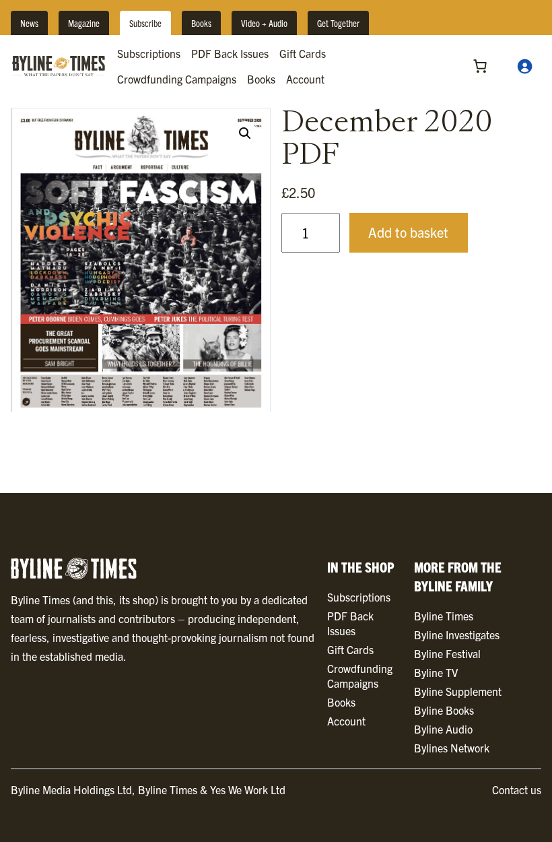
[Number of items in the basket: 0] (480, 66)
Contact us (516, 789)
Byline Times (443, 615)
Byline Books (444, 710)
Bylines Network (451, 747)
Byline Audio (443, 729)
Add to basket (408, 232)
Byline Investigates (456, 634)
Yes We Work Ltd (247, 789)
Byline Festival (447, 653)
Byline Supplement (458, 691)
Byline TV (436, 672)
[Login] (524, 66)
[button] (245, 133)
